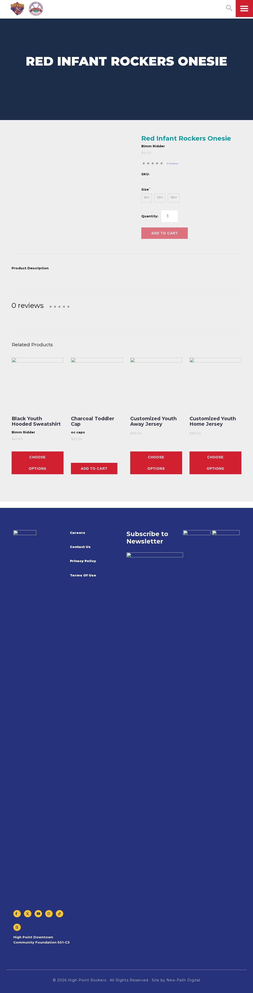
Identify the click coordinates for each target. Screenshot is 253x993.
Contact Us (80, 547)
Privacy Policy (83, 561)
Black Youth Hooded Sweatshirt (36, 421)
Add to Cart (164, 233)
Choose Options (37, 463)
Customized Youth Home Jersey (213, 421)
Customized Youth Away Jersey (153, 421)
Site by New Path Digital (176, 980)
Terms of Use (83, 575)
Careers (77, 533)
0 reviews (172, 163)
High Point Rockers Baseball (27, 8)
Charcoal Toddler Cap (92, 421)
